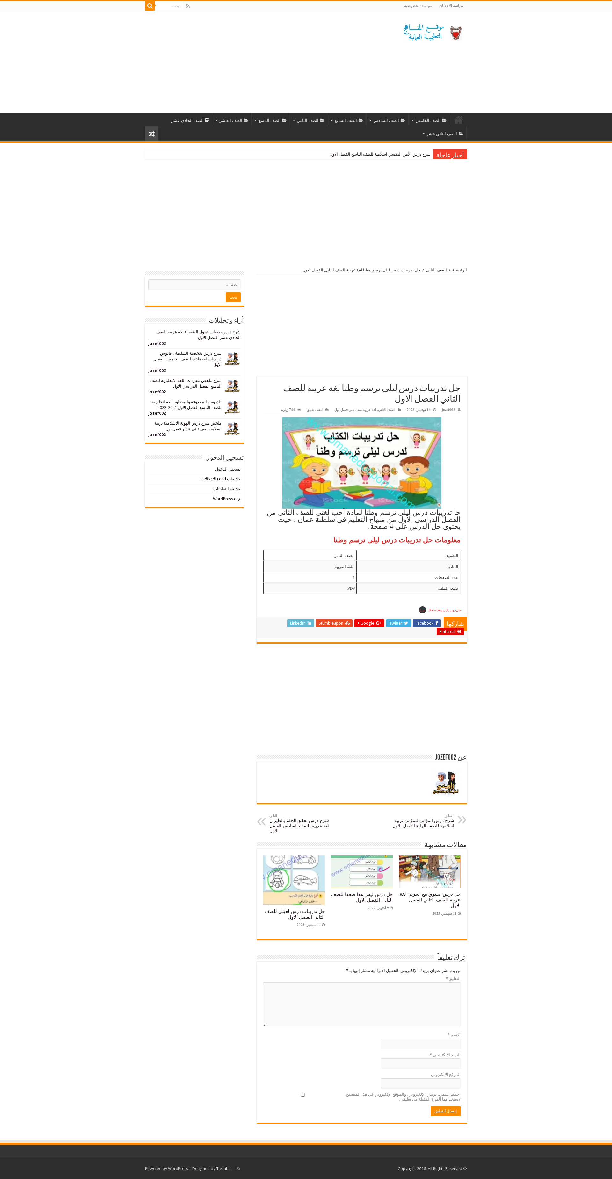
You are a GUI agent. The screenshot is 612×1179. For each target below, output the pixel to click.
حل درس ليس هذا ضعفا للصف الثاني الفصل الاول (362, 897)
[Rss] (188, 6)
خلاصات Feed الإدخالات (221, 479)
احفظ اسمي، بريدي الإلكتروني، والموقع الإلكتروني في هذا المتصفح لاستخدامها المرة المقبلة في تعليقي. (403, 1096)
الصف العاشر (231, 120)
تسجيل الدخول (228, 469)
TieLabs (223, 1168)
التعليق (453, 978)
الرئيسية (458, 119)
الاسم (454, 1035)
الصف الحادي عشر (187, 120)
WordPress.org (227, 498)
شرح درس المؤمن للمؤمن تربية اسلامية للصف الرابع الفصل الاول (423, 821)
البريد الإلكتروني (445, 1054)
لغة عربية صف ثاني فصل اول (355, 409)
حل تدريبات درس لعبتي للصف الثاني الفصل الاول (295, 914)
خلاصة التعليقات (227, 488)
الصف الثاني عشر (441, 133)
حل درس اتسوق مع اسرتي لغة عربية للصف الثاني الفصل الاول (430, 899)
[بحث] (150, 6)
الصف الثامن (307, 120)
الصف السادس (386, 120)
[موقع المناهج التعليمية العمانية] (432, 31)
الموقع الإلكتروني (446, 1074)
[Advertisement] (266, 62)
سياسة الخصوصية (418, 6)
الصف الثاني (436, 270)
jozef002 (448, 409)
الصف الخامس (428, 120)
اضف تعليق (315, 409)
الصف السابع (346, 120)
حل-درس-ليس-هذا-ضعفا (445, 610)
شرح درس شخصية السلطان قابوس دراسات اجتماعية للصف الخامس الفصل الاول (187, 359)
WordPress (178, 1168)
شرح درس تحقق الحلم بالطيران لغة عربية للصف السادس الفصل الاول (299, 823)
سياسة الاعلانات (451, 6)
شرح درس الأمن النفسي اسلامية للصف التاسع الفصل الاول (380, 154)
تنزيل (422, 610)
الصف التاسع (269, 120)
